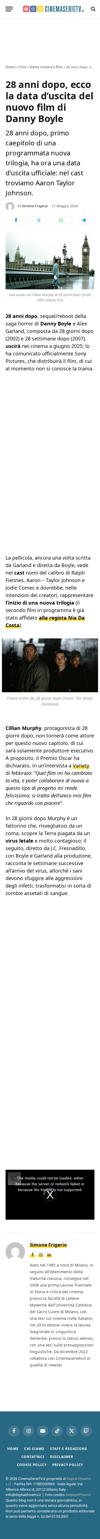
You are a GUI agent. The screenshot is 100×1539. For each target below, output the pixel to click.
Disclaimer (61, 1456)
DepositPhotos (78, 1494)
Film (22, 67)
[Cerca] (93, 9)
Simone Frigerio (35, 205)
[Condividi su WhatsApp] (61, 220)
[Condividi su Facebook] (16, 220)
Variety (81, 765)
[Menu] (9, 9)
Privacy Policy (67, 1464)
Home (10, 67)
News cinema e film (46, 67)
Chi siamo (34, 1448)
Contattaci (32, 1456)
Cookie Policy (32, 1464)
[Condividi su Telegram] (83, 220)
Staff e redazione (68, 1448)
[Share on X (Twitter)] (38, 220)
